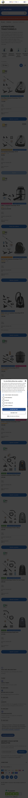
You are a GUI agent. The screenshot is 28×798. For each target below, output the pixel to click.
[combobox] (25, 381)
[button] (14, 416)
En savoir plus (19, 391)
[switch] (25, 2)
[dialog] (14, 399)
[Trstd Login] (26, 2)
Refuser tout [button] (14, 412)
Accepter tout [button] (14, 409)
